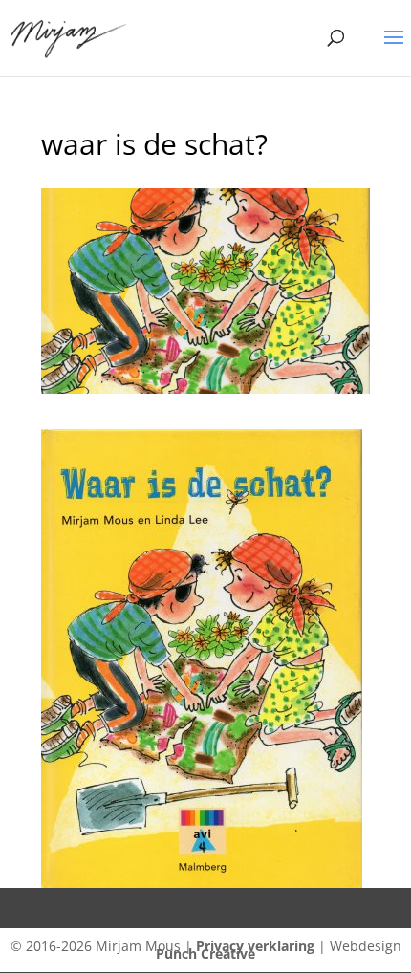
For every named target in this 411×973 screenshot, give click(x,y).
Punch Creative (205, 953)
